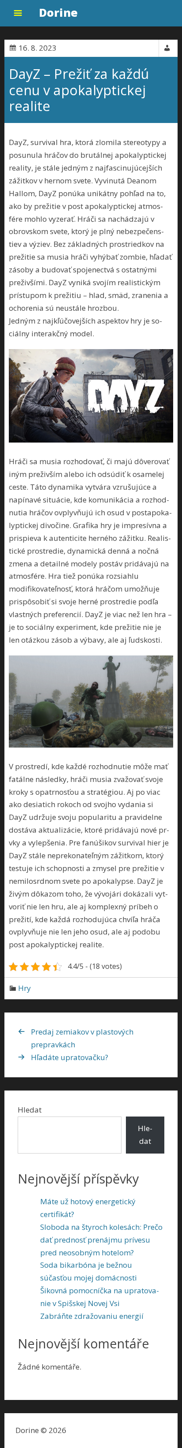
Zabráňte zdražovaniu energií (92, 1316)
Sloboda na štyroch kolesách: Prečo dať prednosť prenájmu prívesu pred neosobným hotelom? (101, 1240)
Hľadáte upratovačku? (69, 1057)
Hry (24, 988)
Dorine (58, 12)
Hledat (30, 1110)
